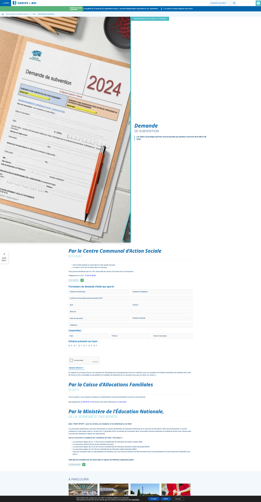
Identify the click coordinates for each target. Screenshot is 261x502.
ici (91, 375)
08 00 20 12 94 (88, 402)
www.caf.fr (123, 402)
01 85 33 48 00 (90, 276)
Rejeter (166, 499)
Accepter (154, 499)
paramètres (135, 500)
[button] (258, 3)
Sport (34, 14)
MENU (7, 3)
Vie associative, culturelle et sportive (17, 14)
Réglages (178, 499)
